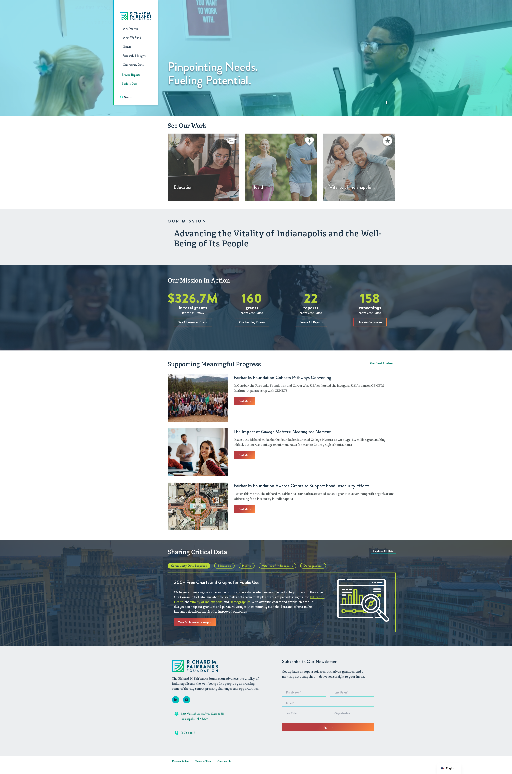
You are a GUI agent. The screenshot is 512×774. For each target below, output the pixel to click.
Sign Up (328, 727)
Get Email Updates (382, 363)
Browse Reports (131, 74)
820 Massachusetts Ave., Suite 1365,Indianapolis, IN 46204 (203, 716)
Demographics (313, 566)
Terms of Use (203, 761)
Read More (244, 401)
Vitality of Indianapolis (277, 566)
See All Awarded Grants (192, 322)
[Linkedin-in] (175, 699)
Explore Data (129, 84)
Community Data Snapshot (189, 566)
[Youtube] (186, 699)
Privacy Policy (180, 761)
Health (246, 566)
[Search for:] (138, 97)
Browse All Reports (311, 322)
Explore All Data (383, 551)
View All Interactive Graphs (195, 622)
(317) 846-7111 (189, 733)
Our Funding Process (252, 322)
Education (224, 566)
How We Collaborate (370, 322)
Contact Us (224, 761)
